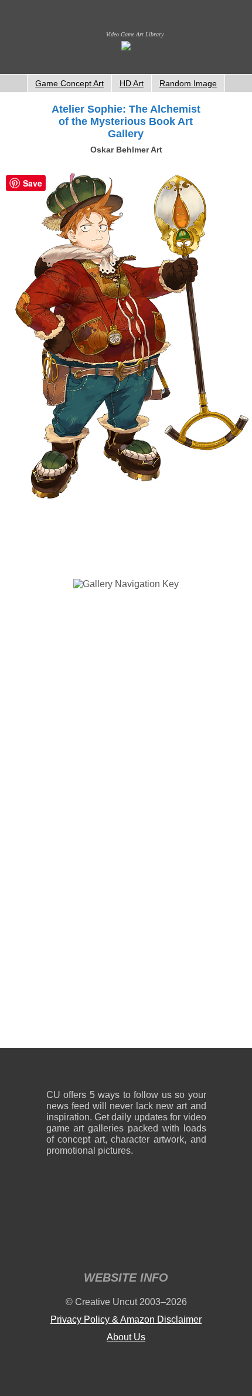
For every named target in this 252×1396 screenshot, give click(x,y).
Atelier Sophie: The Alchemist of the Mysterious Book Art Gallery (126, 121)
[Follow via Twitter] (162, 1071)
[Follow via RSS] (54, 1071)
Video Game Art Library (135, 34)
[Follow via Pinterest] (197, 1071)
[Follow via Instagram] (90, 1071)
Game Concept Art (69, 83)
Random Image (188, 83)
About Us (126, 1337)
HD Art (132, 83)
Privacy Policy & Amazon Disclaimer (126, 1319)
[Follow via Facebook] (126, 1071)
